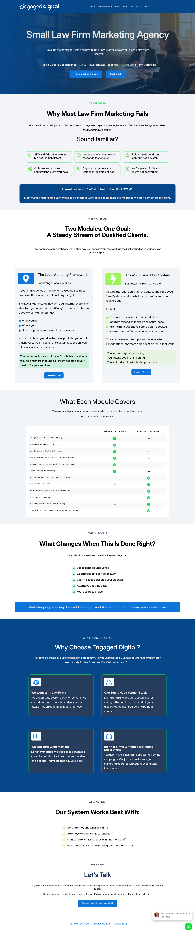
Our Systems (104, 6)
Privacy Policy (101, 923)
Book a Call (115, 73)
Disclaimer (120, 923)
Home (92, 6)
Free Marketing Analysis (86, 73)
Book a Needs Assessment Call (97, 903)
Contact (145, 6)
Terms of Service (78, 923)
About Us (135, 6)
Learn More (54, 375)
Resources (120, 6)
